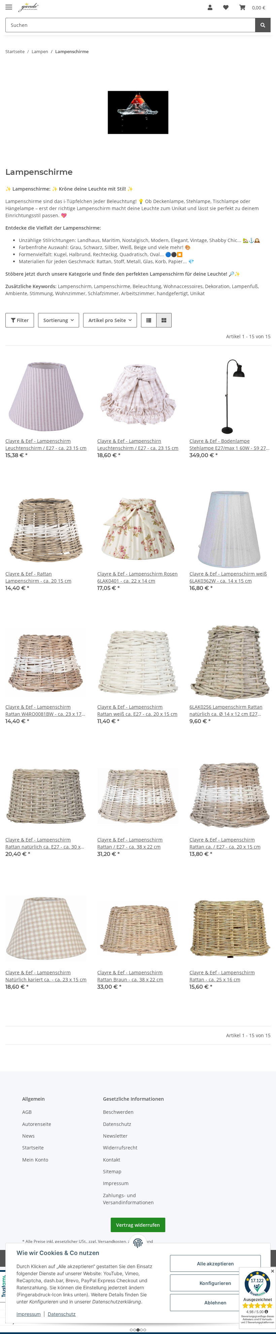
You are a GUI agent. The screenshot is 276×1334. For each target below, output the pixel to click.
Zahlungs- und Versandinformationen (128, 1199)
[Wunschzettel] (226, 7)
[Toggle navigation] (8, 4)
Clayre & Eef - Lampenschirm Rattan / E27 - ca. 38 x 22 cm (130, 843)
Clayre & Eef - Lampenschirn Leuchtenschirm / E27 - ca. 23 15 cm (137, 444)
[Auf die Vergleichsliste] (57, 367)
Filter (22, 320)
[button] (210, 7)
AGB (27, 1112)
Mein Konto (35, 1159)
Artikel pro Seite (107, 320)
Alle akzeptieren (215, 1263)
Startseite (33, 1147)
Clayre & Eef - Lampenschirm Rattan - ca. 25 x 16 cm (222, 976)
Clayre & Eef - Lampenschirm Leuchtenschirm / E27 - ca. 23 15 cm (46, 444)
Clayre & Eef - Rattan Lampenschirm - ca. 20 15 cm (38, 577)
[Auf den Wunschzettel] (75, 367)
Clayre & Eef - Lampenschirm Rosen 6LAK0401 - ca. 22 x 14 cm (137, 577)
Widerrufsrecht (120, 1147)
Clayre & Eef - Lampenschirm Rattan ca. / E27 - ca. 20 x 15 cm (225, 843)
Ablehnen (215, 1302)
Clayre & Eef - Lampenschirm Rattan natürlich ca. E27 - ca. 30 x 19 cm (42, 843)
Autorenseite (36, 1124)
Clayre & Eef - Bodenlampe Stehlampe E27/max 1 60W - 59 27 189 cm (227, 445)
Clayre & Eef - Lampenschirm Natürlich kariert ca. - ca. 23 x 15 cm (46, 976)
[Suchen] (263, 25)
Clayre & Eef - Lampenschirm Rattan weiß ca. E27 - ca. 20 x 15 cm (137, 710)
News (28, 1136)
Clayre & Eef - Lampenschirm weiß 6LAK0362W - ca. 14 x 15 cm (228, 577)
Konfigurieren (215, 1283)
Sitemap (112, 1171)
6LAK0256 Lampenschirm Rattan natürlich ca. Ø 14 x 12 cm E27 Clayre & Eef (226, 710)
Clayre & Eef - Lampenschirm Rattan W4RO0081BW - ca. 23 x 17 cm (43, 710)
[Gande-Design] (28, 7)
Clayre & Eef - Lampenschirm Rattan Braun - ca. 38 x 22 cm (130, 976)
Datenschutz (117, 1124)
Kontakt (111, 1159)
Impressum (116, 1183)
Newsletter (115, 1136)
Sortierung (55, 320)
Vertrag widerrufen (138, 1225)
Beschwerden (118, 1112)
